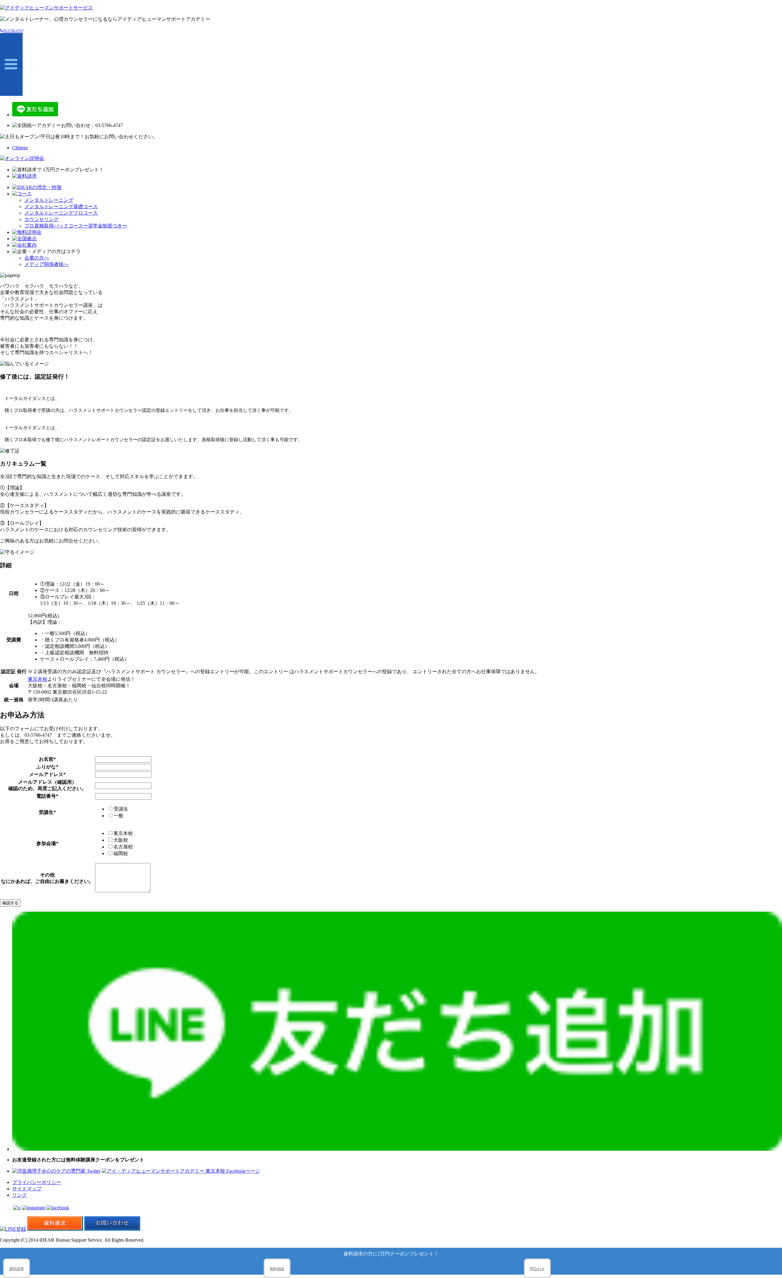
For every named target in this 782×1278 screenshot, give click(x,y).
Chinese (20, 147)
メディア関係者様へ (46, 264)
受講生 (121, 808)
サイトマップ (27, 1188)
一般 (118, 815)
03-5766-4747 (13, 30)
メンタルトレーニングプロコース (61, 213)
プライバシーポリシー (36, 1182)
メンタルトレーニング (48, 200)
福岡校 (120, 853)
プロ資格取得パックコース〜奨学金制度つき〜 (75, 225)
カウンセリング (41, 219)
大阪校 (120, 840)
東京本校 (37, 679)
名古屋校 (123, 846)
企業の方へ (36, 257)
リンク (19, 1195)
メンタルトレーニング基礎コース (61, 206)
